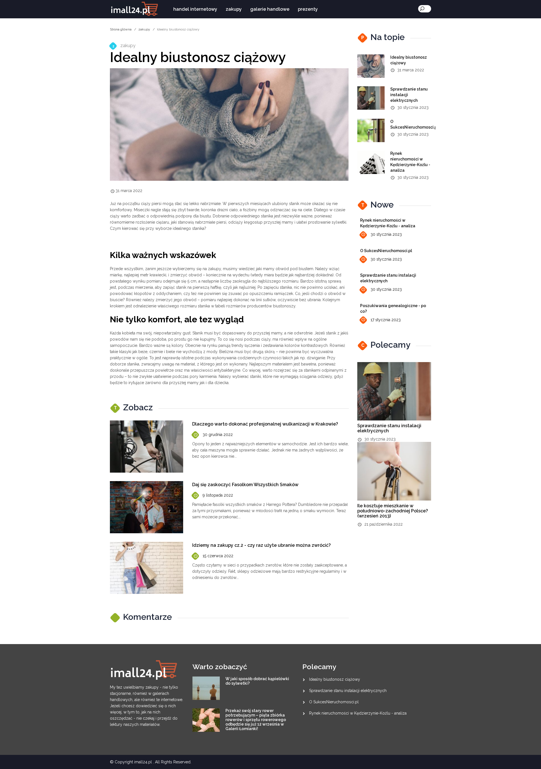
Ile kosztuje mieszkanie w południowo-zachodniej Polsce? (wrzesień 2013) (392, 511)
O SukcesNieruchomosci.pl (386, 250)
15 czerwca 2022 (218, 556)
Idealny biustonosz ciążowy (334, 679)
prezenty (308, 9)
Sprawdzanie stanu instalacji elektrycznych (389, 428)
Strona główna (121, 29)
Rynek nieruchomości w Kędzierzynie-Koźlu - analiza (358, 713)
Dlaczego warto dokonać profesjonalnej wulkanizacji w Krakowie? (265, 424)
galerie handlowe (269, 9)
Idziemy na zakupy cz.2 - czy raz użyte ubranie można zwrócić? (261, 545)
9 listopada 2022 (218, 495)
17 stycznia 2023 (386, 320)
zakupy (234, 9)
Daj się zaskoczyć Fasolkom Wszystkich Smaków (245, 484)
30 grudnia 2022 (218, 434)
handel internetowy (195, 9)
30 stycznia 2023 (386, 234)
